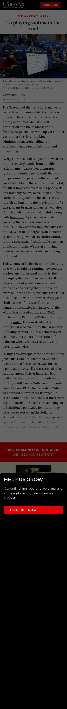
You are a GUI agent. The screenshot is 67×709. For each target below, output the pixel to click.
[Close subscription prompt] (63, 479)
